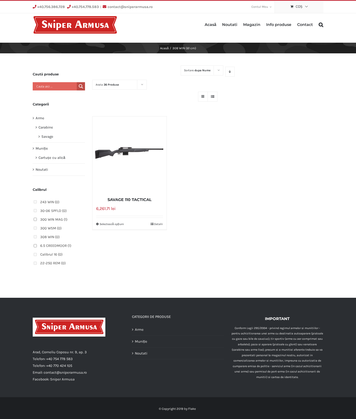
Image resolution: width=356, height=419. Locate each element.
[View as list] (212, 96)
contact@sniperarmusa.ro (130, 7)
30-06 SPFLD (53, 211)
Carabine (46, 127)
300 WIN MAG (53, 219)
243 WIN (49, 202)
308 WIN (50, 237)
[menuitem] (261, 7)
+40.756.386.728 (51, 7)
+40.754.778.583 (85, 7)
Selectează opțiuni (112, 224)
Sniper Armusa (62, 379)
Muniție (42, 148)
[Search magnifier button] (81, 86)
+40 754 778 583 (59, 359)
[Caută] (321, 24)
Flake (192, 409)
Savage (47, 136)
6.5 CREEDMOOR (55, 245)
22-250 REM (53, 263)
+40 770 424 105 (59, 365)
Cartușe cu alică (52, 157)
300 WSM (51, 228)
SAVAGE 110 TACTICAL (130, 199)
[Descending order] (230, 72)
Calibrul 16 (51, 254)
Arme (40, 118)
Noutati (42, 169)
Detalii (158, 224)
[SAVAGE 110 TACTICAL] (130, 153)
